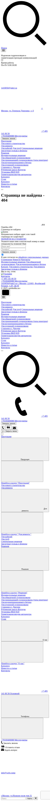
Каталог (4, 267)
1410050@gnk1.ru (9, 283)
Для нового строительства (21, 267)
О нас (3, 179)
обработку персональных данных (33, 257)
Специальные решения (31, 148)
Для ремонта (39, 267)
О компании (6, 259)
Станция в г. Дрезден (10, 167)
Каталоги (5, 177)
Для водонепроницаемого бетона (16, 162)
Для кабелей (6, 148)
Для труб (17, 148)
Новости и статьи (9, 184)
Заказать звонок (8, 139)
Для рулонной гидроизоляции (14, 165)
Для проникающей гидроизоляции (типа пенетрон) (24, 160)
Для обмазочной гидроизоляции (15, 158)
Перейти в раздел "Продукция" (15, 483)
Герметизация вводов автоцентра (16, 174)
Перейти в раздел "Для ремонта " (16, 534)
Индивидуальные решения (13, 155)
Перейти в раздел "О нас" (13, 663)
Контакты (5, 186)
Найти (29, 799)
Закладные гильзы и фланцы (14, 269)
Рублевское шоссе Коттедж (13, 170)
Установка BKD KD (10, 172)
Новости (17, 259)
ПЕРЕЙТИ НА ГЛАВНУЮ (13, 239)
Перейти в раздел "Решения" (14, 593)
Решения (5, 153)
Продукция (6, 141)
